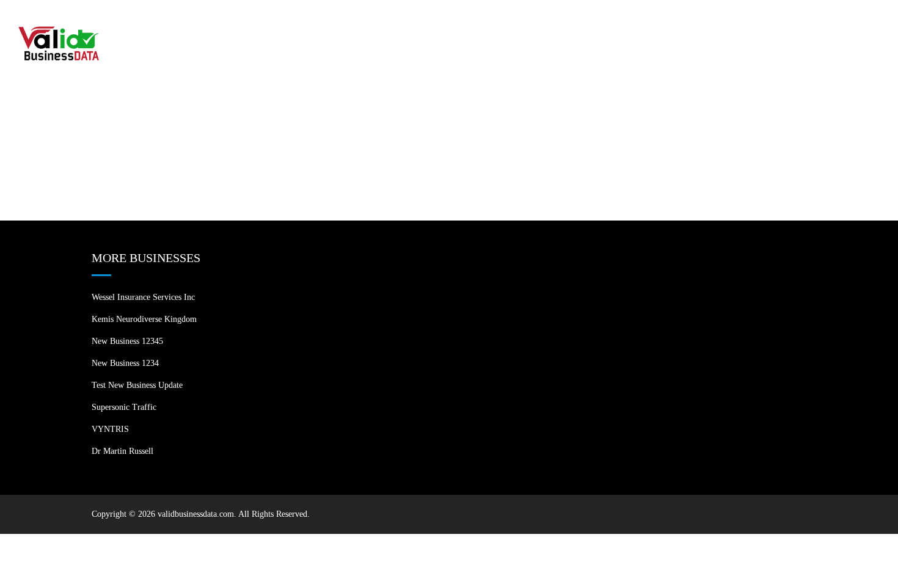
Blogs (782, 24)
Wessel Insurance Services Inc (143, 297)
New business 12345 (127, 341)
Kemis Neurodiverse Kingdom (144, 319)
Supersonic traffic (124, 407)
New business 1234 (125, 363)
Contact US (844, 24)
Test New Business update (137, 385)
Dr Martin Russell (122, 451)
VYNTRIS (110, 429)
